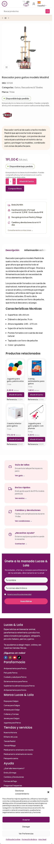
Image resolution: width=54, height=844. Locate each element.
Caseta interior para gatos (14, 424)
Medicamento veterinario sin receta (18, 754)
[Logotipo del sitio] (26, 3)
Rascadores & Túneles (32, 87)
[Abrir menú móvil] (4, 3)
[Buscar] (47, 11)
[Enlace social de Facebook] (6, 657)
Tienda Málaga (10, 745)
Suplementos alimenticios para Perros (19, 686)
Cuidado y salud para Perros (15, 677)
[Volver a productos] (5, 18)
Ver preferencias (26, 833)
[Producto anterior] (2, 18)
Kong (30, 431)
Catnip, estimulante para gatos (36, 381)
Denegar (26, 826)
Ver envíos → (21, 498)
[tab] (12, 250)
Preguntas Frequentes (13, 785)
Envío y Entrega (10, 772)
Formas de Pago (10, 781)
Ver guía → (20, 475)
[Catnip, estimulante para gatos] (36, 368)
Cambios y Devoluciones (14, 777)
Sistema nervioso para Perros (16, 681)
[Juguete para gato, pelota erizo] (15, 368)
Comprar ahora (15, 188)
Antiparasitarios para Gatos (15, 690)
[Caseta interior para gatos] (15, 412)
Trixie (11, 92)
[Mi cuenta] (33, 3)
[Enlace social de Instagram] (10, 657)
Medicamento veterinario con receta (18, 750)
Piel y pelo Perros (10, 673)
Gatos (17, 87)
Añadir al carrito (26, 181)
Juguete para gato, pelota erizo (15, 380)
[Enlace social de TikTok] (19, 657)
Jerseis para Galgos (11, 718)
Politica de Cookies (13, 839)
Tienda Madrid (9, 741)
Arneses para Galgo (12, 709)
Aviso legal (42, 839)
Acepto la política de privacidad (19, 594)
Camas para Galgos (12, 705)
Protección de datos (29, 839)
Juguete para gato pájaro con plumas (35, 426)
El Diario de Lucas (11, 737)
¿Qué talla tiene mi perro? (14, 768)
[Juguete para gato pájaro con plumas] (36, 412)
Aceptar (26, 819)
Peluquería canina (11, 758)
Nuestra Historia (10, 732)
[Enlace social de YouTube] (15, 657)
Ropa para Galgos (11, 701)
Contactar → (21, 543)
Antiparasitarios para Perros (15, 668)
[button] (48, 792)
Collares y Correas (11, 714)
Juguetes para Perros (12, 722)
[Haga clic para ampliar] (6, 67)
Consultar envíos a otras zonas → (20, 230)
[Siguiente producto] (8, 18)
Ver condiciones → (23, 521)
